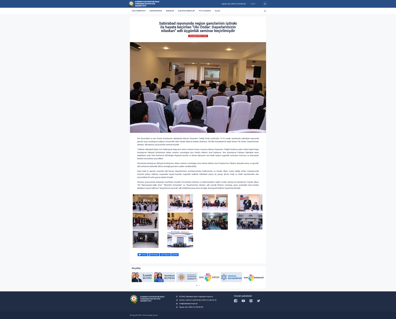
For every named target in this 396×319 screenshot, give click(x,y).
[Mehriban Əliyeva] (142, 277)
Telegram (166, 254)
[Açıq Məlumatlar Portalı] (253, 277)
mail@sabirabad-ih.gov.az (188, 304)
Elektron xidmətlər (186, 11)
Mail (176, 254)
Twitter (143, 254)
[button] (197, 285)
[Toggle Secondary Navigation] (265, 11)
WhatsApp (154, 254)
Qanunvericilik (156, 11)
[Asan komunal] (231, 277)
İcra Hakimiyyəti (138, 11)
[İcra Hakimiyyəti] (131, 4)
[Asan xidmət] (186, 277)
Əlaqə (217, 11)
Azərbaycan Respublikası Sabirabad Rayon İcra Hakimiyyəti (147, 4)
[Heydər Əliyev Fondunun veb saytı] (164, 277)
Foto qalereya (205, 11)
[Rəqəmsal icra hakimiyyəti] (209, 277)
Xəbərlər (170, 11)
